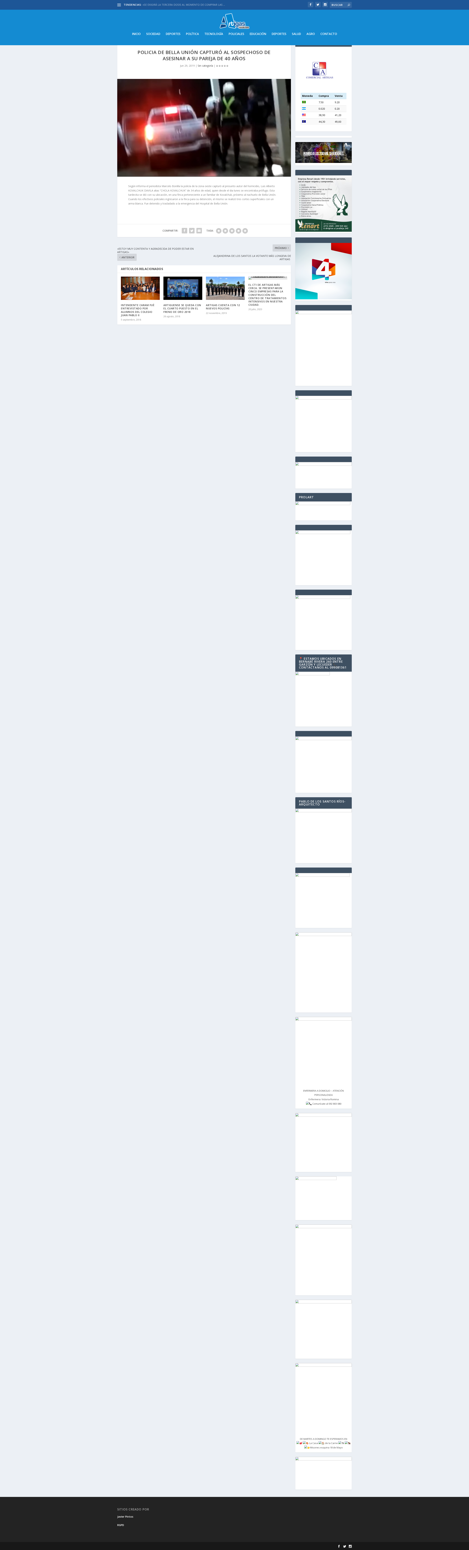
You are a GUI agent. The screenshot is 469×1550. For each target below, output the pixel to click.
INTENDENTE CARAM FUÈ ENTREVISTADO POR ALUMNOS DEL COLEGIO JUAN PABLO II (137, 310)
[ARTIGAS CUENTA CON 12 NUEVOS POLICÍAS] (225, 288)
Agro (310, 34)
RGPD (120, 1525)
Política (192, 34)
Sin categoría (205, 65)
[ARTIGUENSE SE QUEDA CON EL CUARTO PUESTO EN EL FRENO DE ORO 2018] (182, 288)
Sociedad (153, 34)
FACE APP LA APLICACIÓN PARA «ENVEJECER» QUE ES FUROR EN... (183, 4)
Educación (258, 34)
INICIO (136, 34)
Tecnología (213, 34)
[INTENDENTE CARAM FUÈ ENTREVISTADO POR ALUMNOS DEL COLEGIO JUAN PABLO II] (140, 288)
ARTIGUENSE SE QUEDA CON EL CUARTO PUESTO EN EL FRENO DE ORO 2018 (182, 308)
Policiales (236, 34)
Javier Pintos (125, 1516)
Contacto (328, 34)
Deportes (173, 34)
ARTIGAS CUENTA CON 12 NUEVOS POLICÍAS (223, 306)
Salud (296, 34)
